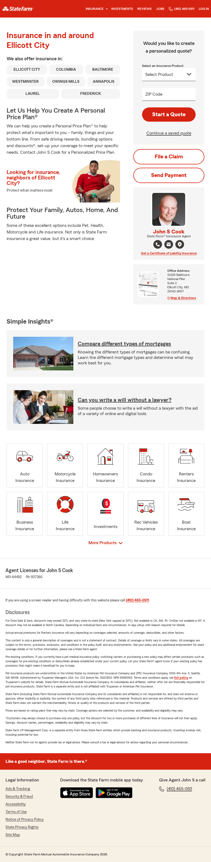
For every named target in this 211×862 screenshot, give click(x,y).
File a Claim (169, 156)
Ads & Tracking (17, 789)
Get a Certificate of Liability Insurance (169, 253)
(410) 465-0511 (184, 8)
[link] (18, 8)
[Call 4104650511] (157, 244)
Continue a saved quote (168, 133)
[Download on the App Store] (76, 792)
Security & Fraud (19, 796)
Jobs (160, 8)
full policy (181, 677)
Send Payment (169, 175)
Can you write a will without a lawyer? (124, 400)
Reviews (144, 8)
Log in (204, 8)
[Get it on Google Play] (114, 792)
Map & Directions (183, 297)
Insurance (95, 8)
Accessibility (15, 804)
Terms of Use (16, 812)
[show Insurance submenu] (106, 9)
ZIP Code (153, 94)
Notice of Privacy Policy (24, 819)
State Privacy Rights (21, 827)
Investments (122, 8)
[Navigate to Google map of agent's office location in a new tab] (179, 244)
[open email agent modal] (168, 245)
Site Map (12, 835)
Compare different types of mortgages (124, 344)
